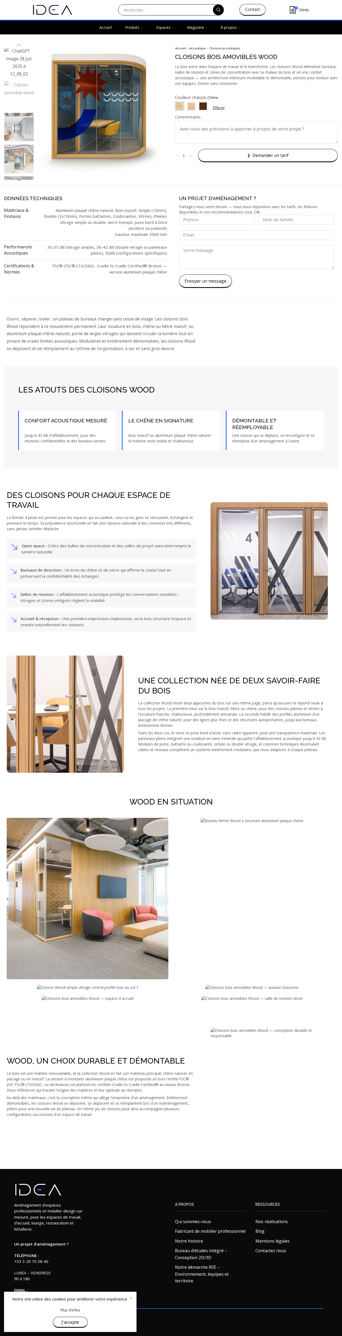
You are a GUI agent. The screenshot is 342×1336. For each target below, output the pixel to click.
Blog (260, 1231)
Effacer (219, 107)
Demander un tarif (270, 155)
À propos (229, 27)
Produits (132, 27)
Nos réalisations (271, 1221)
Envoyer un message (205, 281)
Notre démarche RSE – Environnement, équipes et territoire (202, 1274)
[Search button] (218, 10)
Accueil (105, 27)
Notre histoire (189, 1241)
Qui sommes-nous (193, 1221)
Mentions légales (272, 1241)
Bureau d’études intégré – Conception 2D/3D (201, 1254)
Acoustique (197, 48)
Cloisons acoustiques (224, 48)
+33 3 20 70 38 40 (31, 1261)
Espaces (163, 27)
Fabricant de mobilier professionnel (210, 1231)
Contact (252, 9)
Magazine (195, 27)
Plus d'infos (70, 1310)
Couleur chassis (190, 97)
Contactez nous (270, 1251)
